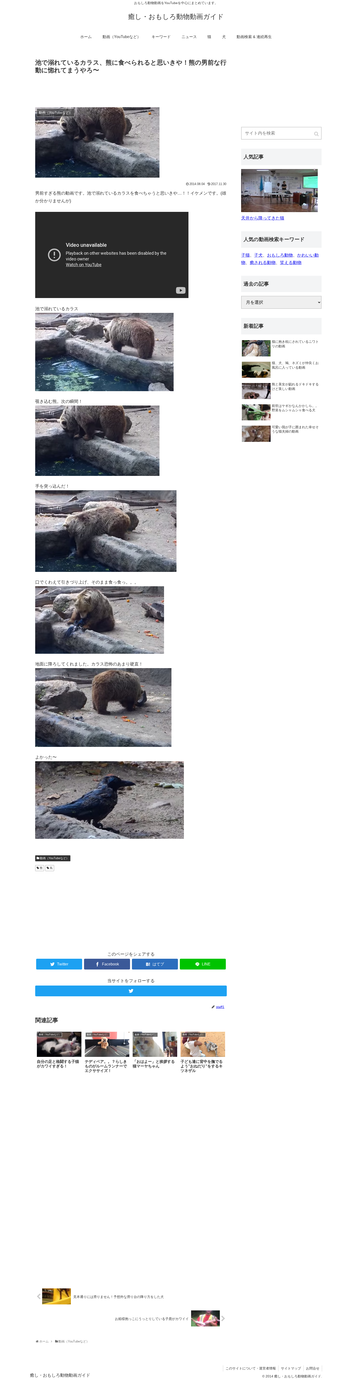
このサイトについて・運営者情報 (251, 1368)
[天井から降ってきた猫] (279, 210)
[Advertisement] (131, 89)
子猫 (245, 255)
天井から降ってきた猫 (262, 218)
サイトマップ (291, 1368)
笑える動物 (290, 262)
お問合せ (312, 1368)
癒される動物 (263, 262)
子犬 (258, 255)
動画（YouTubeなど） (54, 858)
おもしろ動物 (280, 255)
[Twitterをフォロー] (131, 991)
